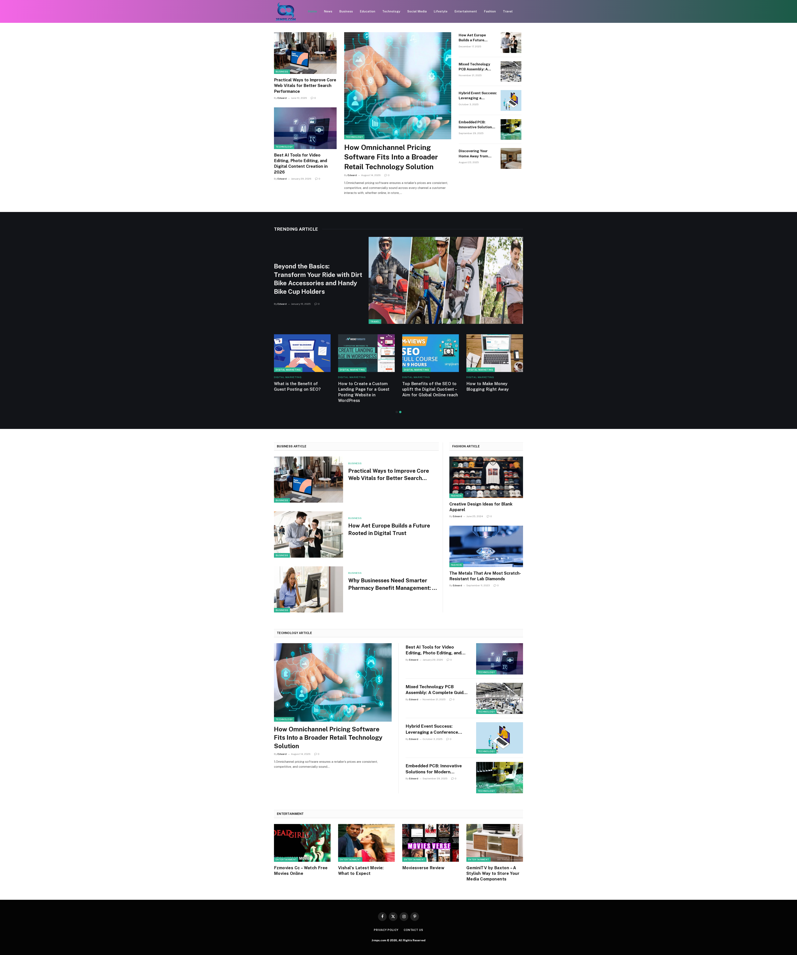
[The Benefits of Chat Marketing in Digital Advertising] (302, 353)
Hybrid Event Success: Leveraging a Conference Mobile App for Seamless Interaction (478, 96)
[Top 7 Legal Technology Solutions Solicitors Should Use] (430, 353)
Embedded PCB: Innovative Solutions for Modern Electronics (476, 125)
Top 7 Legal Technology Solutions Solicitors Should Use (429, 389)
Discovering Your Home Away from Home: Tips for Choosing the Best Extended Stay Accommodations (474, 154)
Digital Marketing (288, 370)
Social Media (417, 11)
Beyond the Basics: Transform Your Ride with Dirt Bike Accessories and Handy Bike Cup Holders (318, 278)
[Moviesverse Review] (430, 843)
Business (346, 11)
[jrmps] (285, 11)
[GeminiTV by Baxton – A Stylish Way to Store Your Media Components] (494, 843)
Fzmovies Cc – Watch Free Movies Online (301, 870)
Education (367, 11)
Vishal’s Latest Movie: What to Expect (361, 870)
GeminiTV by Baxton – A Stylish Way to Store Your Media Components (492, 873)
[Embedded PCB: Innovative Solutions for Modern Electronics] (511, 129)
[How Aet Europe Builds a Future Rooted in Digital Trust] (511, 42)
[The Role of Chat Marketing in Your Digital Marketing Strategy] (366, 353)
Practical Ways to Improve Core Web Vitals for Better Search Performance (305, 85)
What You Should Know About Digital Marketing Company (490, 389)
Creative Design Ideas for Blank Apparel (480, 507)
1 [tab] (396, 412)
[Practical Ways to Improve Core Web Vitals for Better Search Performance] (305, 53)
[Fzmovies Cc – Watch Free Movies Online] (302, 843)
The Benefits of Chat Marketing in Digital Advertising (295, 389)
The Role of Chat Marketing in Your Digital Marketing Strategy (366, 389)
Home (312, 11)
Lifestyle (440, 11)
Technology (391, 11)
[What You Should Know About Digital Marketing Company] (494, 353)
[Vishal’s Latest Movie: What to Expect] (366, 843)
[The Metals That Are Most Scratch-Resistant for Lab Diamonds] (486, 546)
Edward (282, 98)
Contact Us (413, 930)
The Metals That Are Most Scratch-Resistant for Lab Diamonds (485, 576)
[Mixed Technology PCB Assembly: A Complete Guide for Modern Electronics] (511, 71)
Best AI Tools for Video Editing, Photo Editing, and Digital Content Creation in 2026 (301, 164)
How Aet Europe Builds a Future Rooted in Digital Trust (473, 38)
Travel (508, 11)
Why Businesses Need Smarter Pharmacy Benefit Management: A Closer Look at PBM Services (392, 584)
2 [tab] (400, 412)
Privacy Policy (386, 930)
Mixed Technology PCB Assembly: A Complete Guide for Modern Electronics (475, 67)
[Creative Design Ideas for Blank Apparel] (486, 477)
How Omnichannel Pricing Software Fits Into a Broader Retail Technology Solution (391, 157)
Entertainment (466, 11)
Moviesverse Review (423, 867)
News (328, 11)
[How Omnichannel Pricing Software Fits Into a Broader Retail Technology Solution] (397, 85)
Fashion (490, 11)
